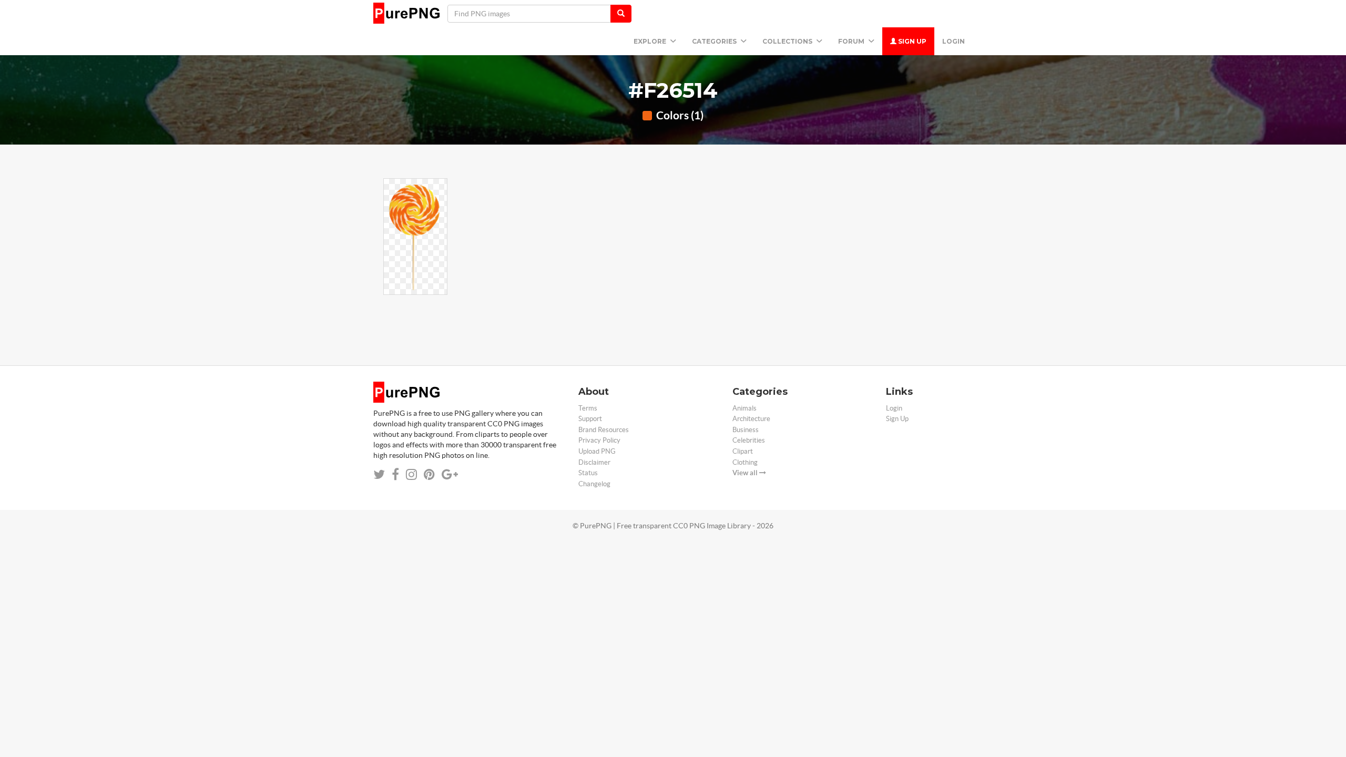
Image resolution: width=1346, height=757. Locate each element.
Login (953, 41)
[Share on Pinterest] (429, 474)
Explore (651, 41)
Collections (788, 41)
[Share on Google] (450, 474)
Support (590, 419)
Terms (587, 408)
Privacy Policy (599, 440)
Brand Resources (603, 430)
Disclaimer (594, 462)
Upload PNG (597, 451)
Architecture (751, 419)
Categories (715, 41)
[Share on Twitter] (379, 474)
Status (588, 473)
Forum (852, 41)
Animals (744, 408)
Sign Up (911, 41)
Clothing (745, 462)
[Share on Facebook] (395, 474)
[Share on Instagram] (411, 474)
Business (745, 430)
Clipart (742, 451)
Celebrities (748, 440)
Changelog (594, 484)
